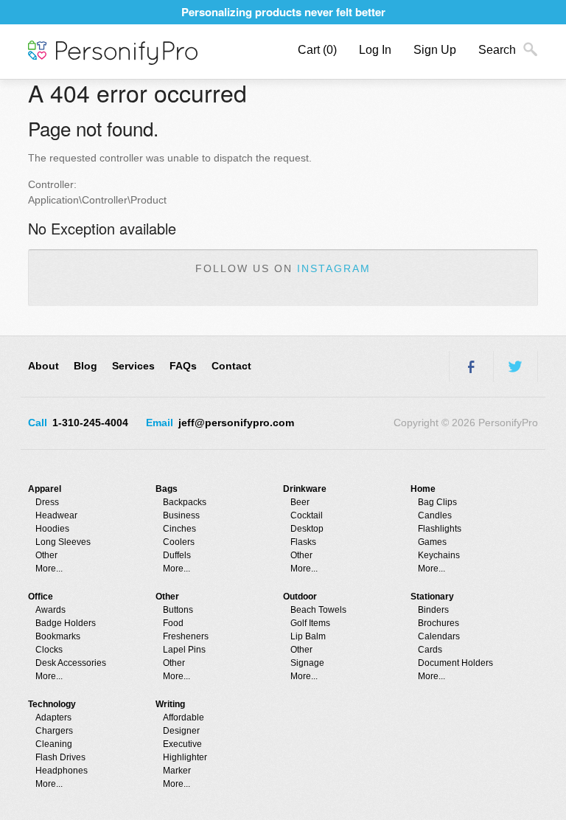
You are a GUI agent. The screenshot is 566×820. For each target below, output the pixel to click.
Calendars (439, 636)
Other (46, 555)
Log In (375, 50)
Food (173, 623)
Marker (177, 770)
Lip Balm (308, 636)
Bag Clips (437, 502)
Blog (85, 366)
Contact (231, 366)
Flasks (303, 542)
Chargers (54, 731)
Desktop (307, 529)
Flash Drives (60, 757)
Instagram (334, 268)
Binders (433, 610)
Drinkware (304, 489)
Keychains (439, 555)
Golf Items (310, 623)
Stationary (432, 596)
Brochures (438, 623)
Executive (182, 744)
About (43, 366)
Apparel (44, 489)
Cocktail (306, 515)
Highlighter (185, 757)
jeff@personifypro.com (236, 422)
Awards (50, 610)
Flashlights (439, 529)
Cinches (179, 529)
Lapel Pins (184, 649)
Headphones (61, 770)
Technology (52, 704)
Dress (47, 502)
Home (423, 489)
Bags (167, 489)
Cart (317, 50)
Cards (430, 649)
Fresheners (186, 636)
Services (133, 366)
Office (40, 596)
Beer (300, 502)
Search (497, 50)
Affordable (183, 717)
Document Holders (455, 663)
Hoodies (52, 529)
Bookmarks (57, 636)
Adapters (53, 717)
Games (432, 542)
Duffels (177, 555)
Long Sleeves (63, 542)
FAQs (183, 366)
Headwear (56, 515)
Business (181, 515)
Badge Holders (65, 623)
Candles (435, 515)
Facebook (471, 366)
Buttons (178, 610)
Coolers (179, 542)
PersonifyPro (113, 53)
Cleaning (53, 744)
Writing (170, 704)
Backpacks (184, 502)
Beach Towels (318, 610)
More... (49, 568)
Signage (307, 663)
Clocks (49, 649)
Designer (181, 731)
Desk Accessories (70, 663)
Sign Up (434, 50)
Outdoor (300, 596)
